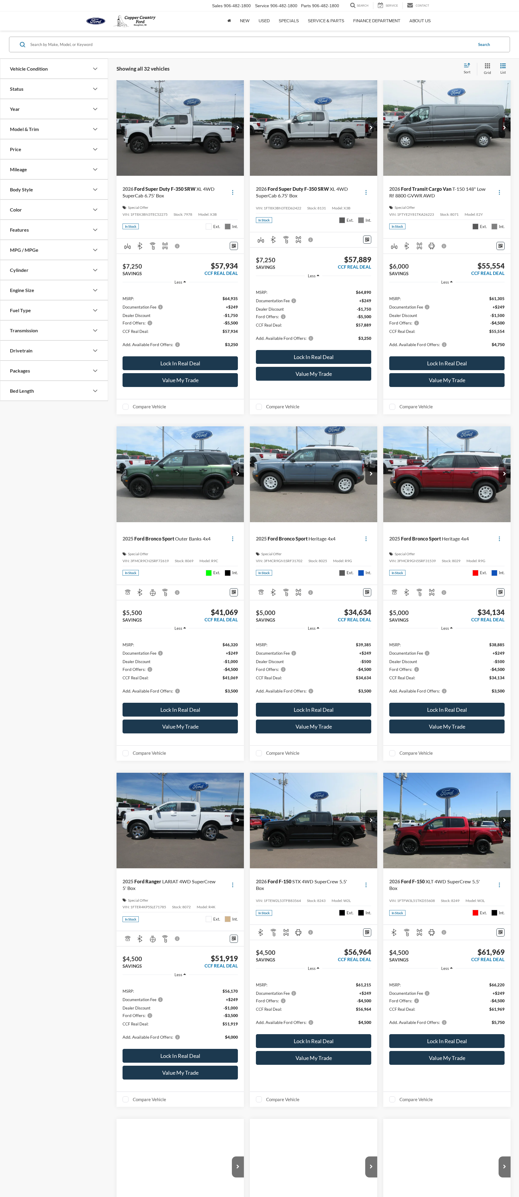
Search (484, 44)
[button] (238, 128)
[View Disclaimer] (177, 246)
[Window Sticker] (234, 246)
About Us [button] (420, 21)
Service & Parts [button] (326, 21)
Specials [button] (289, 21)
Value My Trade (180, 380)
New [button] (245, 21)
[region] (180, 321)
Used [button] (264, 21)
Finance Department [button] (376, 21)
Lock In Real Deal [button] (180, 363)
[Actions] (232, 192)
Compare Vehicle (149, 406)
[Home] (229, 21)
